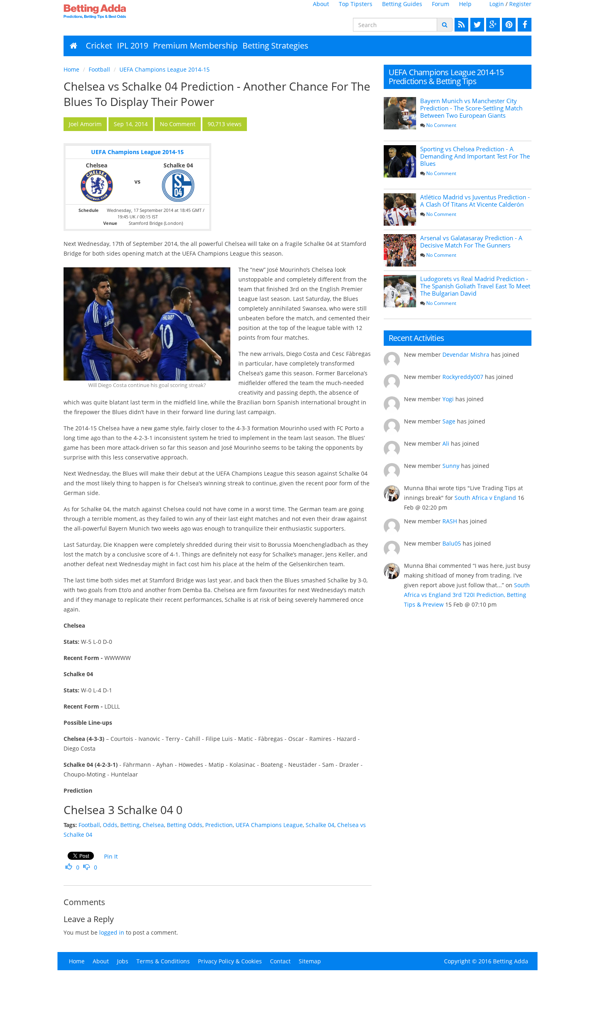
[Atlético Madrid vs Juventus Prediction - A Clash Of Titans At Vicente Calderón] (400, 209)
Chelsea (153, 825)
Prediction (219, 825)
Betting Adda (510, 961)
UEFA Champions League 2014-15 (164, 69)
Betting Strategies (275, 45)
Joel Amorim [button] (85, 124)
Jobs (122, 961)
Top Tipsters (355, 4)
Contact (280, 961)
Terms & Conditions (163, 961)
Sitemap (310, 961)
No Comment (441, 125)
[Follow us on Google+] (492, 25)
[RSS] (460, 25)
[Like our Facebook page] (523, 25)
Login (496, 4)
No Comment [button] (178, 124)
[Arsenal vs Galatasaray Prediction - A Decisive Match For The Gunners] (400, 250)
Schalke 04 (320, 825)
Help (465, 4)
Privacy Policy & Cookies (230, 961)
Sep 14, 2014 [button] (131, 124)
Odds (110, 825)
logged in (111, 932)
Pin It (111, 856)
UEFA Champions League (269, 825)
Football (99, 69)
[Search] (444, 25)
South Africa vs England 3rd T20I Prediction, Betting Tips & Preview (467, 594)
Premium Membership (195, 45)
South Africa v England (485, 497)
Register (520, 4)
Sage (448, 421)
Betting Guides (402, 4)
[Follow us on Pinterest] (508, 25)
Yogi (448, 399)
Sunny (450, 466)
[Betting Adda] (118, 11)
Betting (130, 825)
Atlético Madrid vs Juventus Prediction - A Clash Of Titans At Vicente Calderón (475, 200)
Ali (445, 443)
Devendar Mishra (465, 354)
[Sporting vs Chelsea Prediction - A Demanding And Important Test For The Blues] (400, 161)
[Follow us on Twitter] (476, 25)
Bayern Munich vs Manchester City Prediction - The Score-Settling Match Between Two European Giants (471, 108)
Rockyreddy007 (462, 377)
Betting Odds (184, 825)
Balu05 (451, 543)
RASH (449, 521)
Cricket (99, 45)
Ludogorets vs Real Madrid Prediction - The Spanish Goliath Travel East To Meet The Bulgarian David (475, 286)
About (321, 4)
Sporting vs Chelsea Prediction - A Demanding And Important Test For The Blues (475, 156)
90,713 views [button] (225, 124)
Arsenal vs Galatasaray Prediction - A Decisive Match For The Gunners (471, 241)
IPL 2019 (132, 45)
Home (71, 69)
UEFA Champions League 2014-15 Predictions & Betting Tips (446, 77)
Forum (440, 4)
